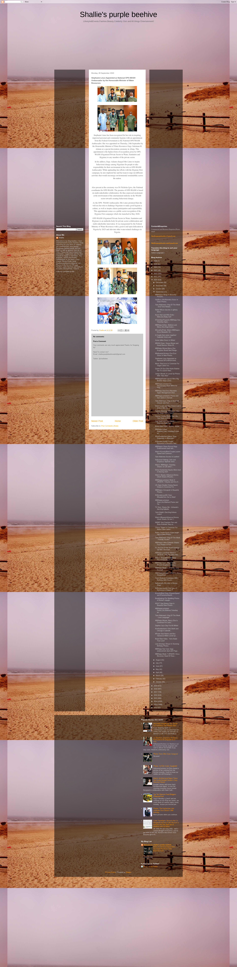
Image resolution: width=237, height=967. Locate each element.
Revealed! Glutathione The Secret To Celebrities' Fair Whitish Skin (165, 725)
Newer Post (97, 421)
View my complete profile (65, 271)
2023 (156, 270)
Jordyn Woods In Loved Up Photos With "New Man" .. (167, 375)
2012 (156, 708)
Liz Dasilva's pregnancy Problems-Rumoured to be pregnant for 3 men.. (165, 740)
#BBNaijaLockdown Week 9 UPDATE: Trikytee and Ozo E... (167, 481)
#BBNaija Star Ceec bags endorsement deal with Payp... (167, 650)
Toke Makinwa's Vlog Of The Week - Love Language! (167, 616)
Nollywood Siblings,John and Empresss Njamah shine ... (166, 461)
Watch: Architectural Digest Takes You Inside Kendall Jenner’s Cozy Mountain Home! (165, 780)
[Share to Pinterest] (128, 330)
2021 (156, 277)
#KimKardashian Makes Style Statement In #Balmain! (165, 437)
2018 (156, 689)
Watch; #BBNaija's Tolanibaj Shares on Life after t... (165, 466)
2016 (156, 695)
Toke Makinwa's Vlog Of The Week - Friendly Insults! (167, 539)
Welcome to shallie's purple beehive (157, 845)
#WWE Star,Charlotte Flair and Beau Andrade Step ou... (166, 523)
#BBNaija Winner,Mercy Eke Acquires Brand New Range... (166, 349)
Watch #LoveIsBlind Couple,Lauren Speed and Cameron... (167, 453)
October (159, 289)
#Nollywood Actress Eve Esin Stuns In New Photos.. (165, 354)
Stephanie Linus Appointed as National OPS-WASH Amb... (166, 359)
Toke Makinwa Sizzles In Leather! (167, 457)
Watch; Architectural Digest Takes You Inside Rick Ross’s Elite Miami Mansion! (164, 849)
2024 (156, 267)
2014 (156, 701)
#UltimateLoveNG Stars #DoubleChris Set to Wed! (165, 496)
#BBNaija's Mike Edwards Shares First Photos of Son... (167, 544)
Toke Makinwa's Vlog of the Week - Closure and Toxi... (167, 402)
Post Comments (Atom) (109, 426)
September (160, 292)
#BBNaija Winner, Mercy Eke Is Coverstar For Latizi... (166, 621)
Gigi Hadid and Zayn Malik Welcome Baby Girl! (164, 422)
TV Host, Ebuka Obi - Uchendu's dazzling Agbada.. (166, 508)
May (157, 669)
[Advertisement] (118, 47)
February (159, 679)
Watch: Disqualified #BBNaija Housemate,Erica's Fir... (165, 559)
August (158, 660)
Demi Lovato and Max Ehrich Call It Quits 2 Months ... (168, 407)
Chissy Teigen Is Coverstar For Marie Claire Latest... (166, 528)
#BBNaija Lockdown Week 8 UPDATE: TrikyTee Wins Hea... (167, 554)
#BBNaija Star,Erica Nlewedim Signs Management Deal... (166, 392)
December (160, 282)
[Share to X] (123, 330)
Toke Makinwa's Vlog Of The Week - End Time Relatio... (167, 306)
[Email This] (119, 330)
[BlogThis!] (121, 330)
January (159, 682)
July (157, 663)
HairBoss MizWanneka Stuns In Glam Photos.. (166, 301)
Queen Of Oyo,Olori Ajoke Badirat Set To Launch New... (167, 370)
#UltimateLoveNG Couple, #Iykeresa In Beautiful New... (166, 442)
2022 (156, 273)
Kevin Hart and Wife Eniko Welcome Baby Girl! (164, 316)
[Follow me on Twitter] (149, 866)
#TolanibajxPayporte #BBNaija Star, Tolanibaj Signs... (168, 321)
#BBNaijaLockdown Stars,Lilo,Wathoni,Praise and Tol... (166, 502)
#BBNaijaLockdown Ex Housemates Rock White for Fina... (166, 386)
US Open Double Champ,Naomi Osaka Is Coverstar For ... (166, 486)
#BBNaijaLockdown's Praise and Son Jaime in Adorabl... (166, 397)
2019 (156, 686)
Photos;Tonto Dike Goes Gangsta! (165, 754)
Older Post (138, 421)
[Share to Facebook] (126, 330)
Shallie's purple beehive (118, 14)
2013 (156, 704)
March (158, 675)
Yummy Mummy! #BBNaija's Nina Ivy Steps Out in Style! (167, 412)
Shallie (61, 238)
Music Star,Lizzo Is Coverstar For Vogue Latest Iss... (167, 364)
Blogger (128, 872)
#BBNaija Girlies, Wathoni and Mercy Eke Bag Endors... (166, 326)
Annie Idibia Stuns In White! (165, 340)
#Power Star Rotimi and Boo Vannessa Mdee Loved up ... (166, 635)
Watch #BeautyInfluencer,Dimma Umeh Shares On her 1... (167, 518)
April (157, 672)
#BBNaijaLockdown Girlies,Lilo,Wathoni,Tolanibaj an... (166, 610)
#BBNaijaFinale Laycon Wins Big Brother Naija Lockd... (167, 380)
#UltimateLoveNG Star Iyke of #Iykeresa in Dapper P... (166, 589)
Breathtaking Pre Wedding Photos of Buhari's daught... (167, 599)
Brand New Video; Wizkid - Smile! (167, 426)
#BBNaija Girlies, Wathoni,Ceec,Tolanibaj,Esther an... (167, 431)
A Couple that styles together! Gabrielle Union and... (165, 336)
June (158, 666)
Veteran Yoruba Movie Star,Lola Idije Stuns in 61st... (166, 417)
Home (118, 421)
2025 (156, 264)
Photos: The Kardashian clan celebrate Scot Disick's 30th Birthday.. (163, 810)
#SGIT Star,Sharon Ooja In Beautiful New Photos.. (164, 604)
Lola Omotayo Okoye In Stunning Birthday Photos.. (167, 645)
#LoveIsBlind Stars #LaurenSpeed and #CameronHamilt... (167, 594)
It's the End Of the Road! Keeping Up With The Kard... (167, 549)
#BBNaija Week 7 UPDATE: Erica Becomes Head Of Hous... (167, 655)
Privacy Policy (110, 872)
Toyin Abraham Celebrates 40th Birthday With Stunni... (166, 579)
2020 (156, 280)
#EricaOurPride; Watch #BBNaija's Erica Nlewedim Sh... (167, 331)
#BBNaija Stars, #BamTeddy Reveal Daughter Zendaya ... (166, 564)
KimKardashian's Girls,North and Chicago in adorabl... (166, 630)
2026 (156, 261)
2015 (156, 698)
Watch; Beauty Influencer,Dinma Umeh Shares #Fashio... (166, 476)
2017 (156, 692)
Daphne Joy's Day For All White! (166, 625)
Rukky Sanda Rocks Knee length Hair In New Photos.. (167, 533)
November (160, 286)
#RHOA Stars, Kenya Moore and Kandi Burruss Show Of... (166, 344)
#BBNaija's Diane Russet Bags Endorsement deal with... (166, 447)
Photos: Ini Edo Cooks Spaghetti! (165, 766)
